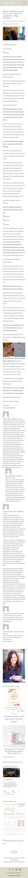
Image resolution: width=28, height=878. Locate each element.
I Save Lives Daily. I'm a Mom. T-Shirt (14, 858)
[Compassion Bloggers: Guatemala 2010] (14, 843)
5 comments (15, 23)
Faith (16, 21)
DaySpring (12, 716)
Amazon (6, 716)
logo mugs (14, 753)
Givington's (14, 721)
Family (19, 21)
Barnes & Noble (19, 716)
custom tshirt (12, 862)
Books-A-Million (10, 719)
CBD (16, 719)
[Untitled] (6, 53)
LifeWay (20, 719)
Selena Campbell (8, 631)
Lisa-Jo (5, 21)
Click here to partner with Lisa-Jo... (13, 762)
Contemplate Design (14, 875)
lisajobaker (20, 751)
